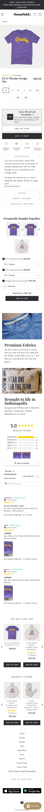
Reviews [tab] (8, 471)
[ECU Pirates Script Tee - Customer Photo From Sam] (17, 455)
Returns (22, 758)
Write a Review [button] (23, 463)
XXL (37, 90)
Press (22, 754)
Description (22, 156)
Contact (22, 742)
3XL (18, 97)
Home (4, 21)
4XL (26, 97)
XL (30, 90)
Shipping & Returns (22, 204)
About (22, 733)
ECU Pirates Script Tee (12, 515)
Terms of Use (22, 767)
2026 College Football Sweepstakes (22, 771)
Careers (22, 737)
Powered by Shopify (22, 810)
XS (6, 90)
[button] (33, 114)
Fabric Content (22, 198)
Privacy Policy (22, 763)
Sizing (22, 193)
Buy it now (22, 136)
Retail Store (22, 750)
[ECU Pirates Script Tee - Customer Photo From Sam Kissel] (26, 455)
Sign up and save (21, 779)
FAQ (22, 746)
